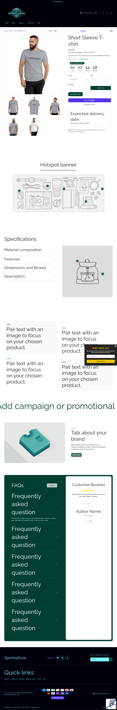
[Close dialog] (115, 346)
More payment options (89, 104)
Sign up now (101, 361)
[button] (13, 23)
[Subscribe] (111, 659)
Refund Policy (7, 707)
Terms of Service (25, 707)
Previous (83, 31)
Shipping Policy (35, 707)
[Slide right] (90, 521)
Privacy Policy (16, 707)
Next (55, 31)
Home (6, 31)
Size (91, 75)
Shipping (78, 52)
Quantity (71, 84)
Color (70, 75)
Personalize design (75, 94)
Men (11, 31)
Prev (50, 31)
